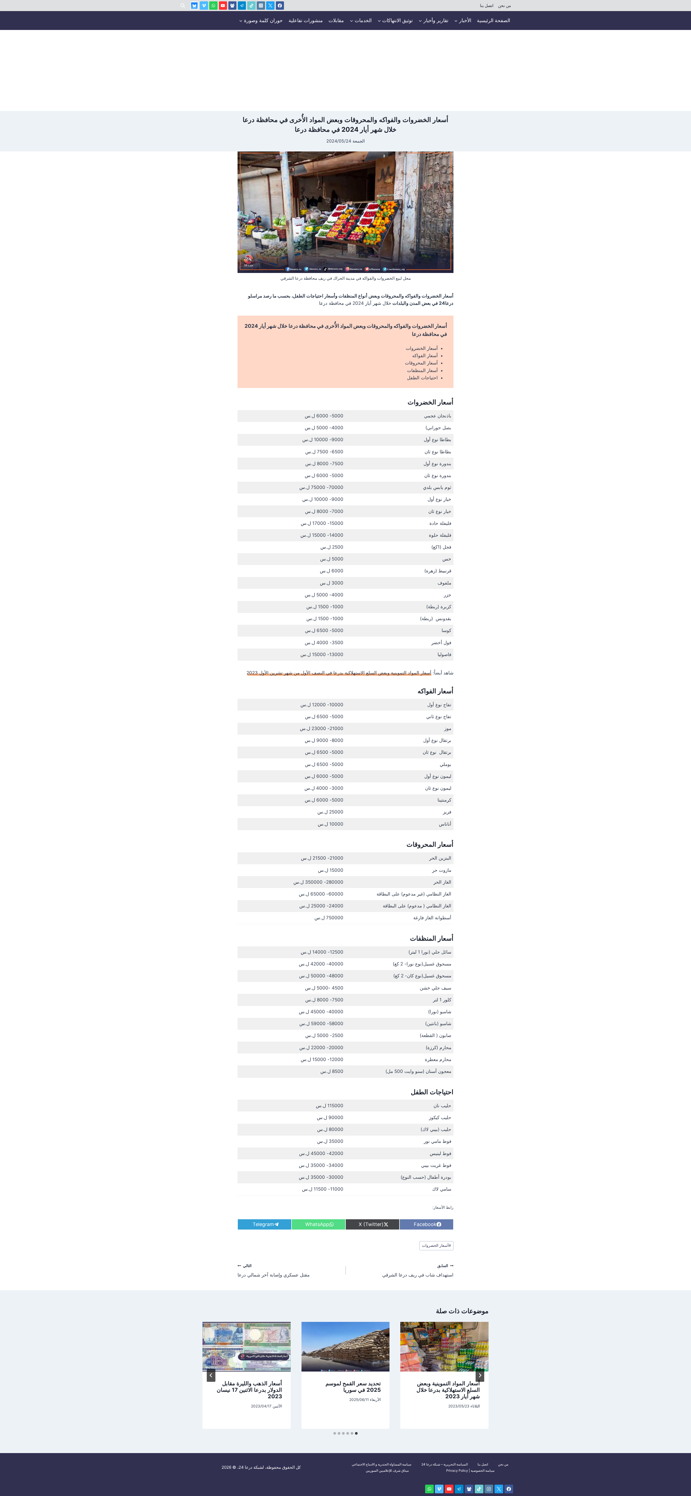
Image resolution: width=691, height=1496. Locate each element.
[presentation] (444, 1347)
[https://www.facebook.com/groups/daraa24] (232, 5)
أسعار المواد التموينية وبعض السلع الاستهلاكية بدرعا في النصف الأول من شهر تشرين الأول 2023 (338, 673)
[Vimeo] (204, 5)
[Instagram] (261, 5)
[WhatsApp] (213, 5)
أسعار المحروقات (421, 363)
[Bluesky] (194, 5)
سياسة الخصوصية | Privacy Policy (470, 1470)
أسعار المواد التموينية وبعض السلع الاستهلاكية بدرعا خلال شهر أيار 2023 (448, 1390)
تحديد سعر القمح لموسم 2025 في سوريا (353, 1386)
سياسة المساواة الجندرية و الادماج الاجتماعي (381, 1464)
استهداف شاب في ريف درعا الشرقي (417, 1271)
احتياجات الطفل (422, 377)
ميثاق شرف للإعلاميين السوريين (387, 1470)
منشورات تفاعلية (306, 20)
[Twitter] (270, 5)
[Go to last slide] (480, 1375)
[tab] (356, 1433)
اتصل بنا (486, 5)
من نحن (504, 5)
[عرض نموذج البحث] (183, 6)
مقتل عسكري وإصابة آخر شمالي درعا (274, 1271)
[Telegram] (242, 5)
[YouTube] (223, 5)
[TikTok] (251, 5)
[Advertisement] (345, 70)
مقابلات (336, 20)
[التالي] (211, 1375)
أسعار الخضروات (422, 348)
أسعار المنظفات (422, 370)
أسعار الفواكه (425, 355)
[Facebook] (280, 5)
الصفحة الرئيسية (493, 20)
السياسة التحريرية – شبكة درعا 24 (444, 1464)
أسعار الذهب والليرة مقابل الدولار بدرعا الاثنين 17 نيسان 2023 (249, 1390)
